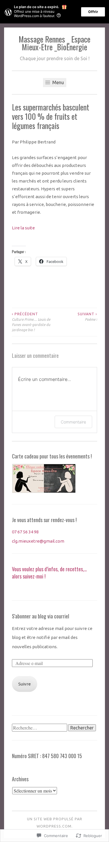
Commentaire (73, 421)
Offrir (93, 12)
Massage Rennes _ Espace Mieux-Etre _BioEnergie (54, 43)
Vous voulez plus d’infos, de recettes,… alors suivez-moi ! (49, 572)
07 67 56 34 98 (25, 531)
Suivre (24, 683)
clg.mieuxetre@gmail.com (38, 541)
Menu (57, 82)
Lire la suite (23, 227)
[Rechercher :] (40, 727)
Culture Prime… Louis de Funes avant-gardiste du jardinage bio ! (31, 322)
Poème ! (87, 316)
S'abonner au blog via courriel (40, 616)
